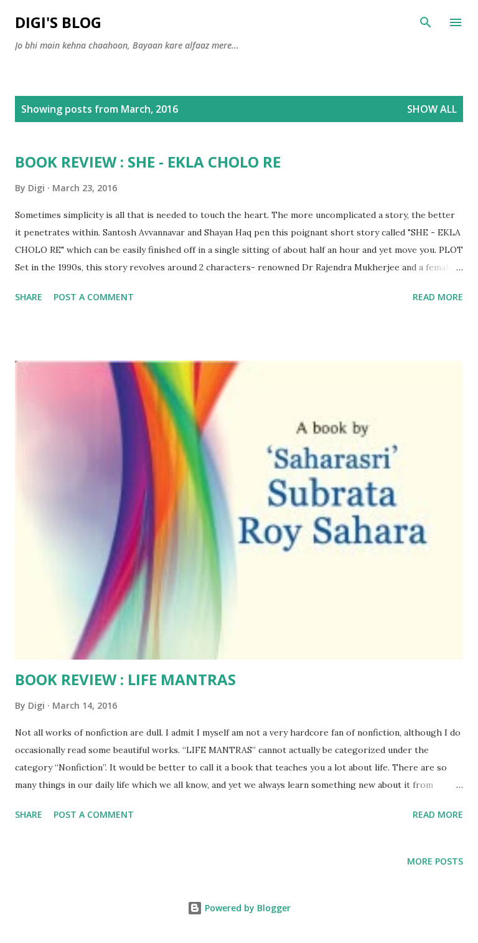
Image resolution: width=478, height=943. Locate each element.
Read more (438, 297)
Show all (432, 109)
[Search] (425, 22)
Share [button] (28, 297)
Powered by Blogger (246, 908)
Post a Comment (94, 297)
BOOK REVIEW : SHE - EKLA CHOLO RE (148, 161)
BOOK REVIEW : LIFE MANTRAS (125, 679)
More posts (435, 861)
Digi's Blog (58, 22)
